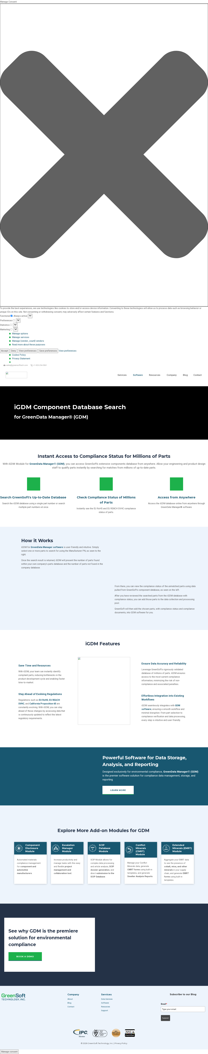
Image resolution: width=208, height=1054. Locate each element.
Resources (105, 1007)
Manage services (20, 337)
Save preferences (48, 350)
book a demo (25, 956)
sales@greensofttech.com (17, 365)
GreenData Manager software (47, 547)
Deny (13, 350)
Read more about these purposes (28, 344)
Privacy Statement (21, 358)
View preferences (28, 350)
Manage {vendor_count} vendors (28, 341)
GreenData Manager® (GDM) (47, 463)
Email (164, 1004)
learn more (118, 790)
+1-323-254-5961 (40, 365)
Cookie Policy (19, 355)
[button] (104, 155)
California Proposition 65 (42, 703)
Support (104, 1010)
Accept (4, 350)
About (70, 999)
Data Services (107, 999)
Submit (165, 1018)
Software (105, 1003)
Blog (69, 1003)
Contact (70, 1007)
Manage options (20, 333)
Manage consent (9, 1051)
